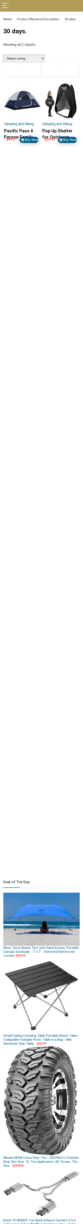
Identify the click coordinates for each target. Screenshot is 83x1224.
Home (7, 19)
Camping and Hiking (19, 124)
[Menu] (5, 6)
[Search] (76, 6)
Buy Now (32, 140)
